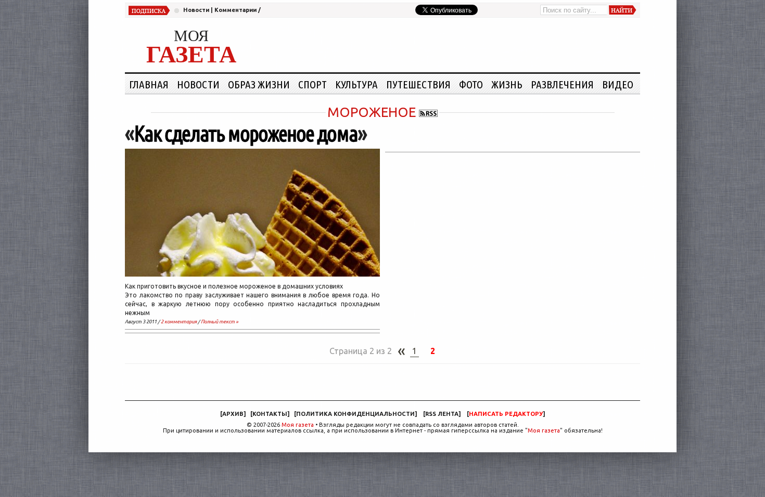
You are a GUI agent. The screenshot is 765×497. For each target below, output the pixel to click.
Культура (356, 84)
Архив (233, 414)
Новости (196, 10)
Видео (617, 84)
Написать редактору (506, 414)
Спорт (312, 84)
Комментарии (235, 10)
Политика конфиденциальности (355, 414)
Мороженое (371, 112)
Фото (471, 84)
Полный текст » (219, 321)
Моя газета (298, 425)
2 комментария (179, 321)
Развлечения (562, 84)
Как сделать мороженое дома (246, 133)
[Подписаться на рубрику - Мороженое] (428, 112)
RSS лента (441, 414)
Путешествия (418, 84)
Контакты (269, 414)
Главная (149, 84)
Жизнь (506, 84)
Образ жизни (259, 84)
